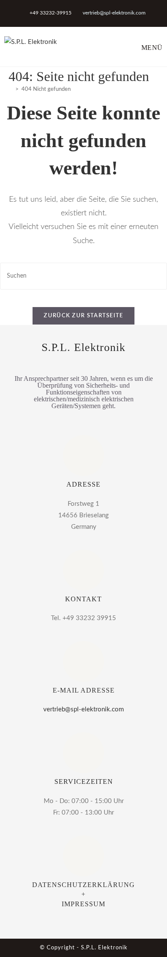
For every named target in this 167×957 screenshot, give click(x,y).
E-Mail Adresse (84, 690)
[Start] (11, 89)
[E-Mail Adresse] (83, 661)
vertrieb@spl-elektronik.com (114, 12)
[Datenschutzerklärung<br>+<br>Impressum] (83, 855)
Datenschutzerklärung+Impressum (83, 894)
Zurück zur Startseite (83, 316)
